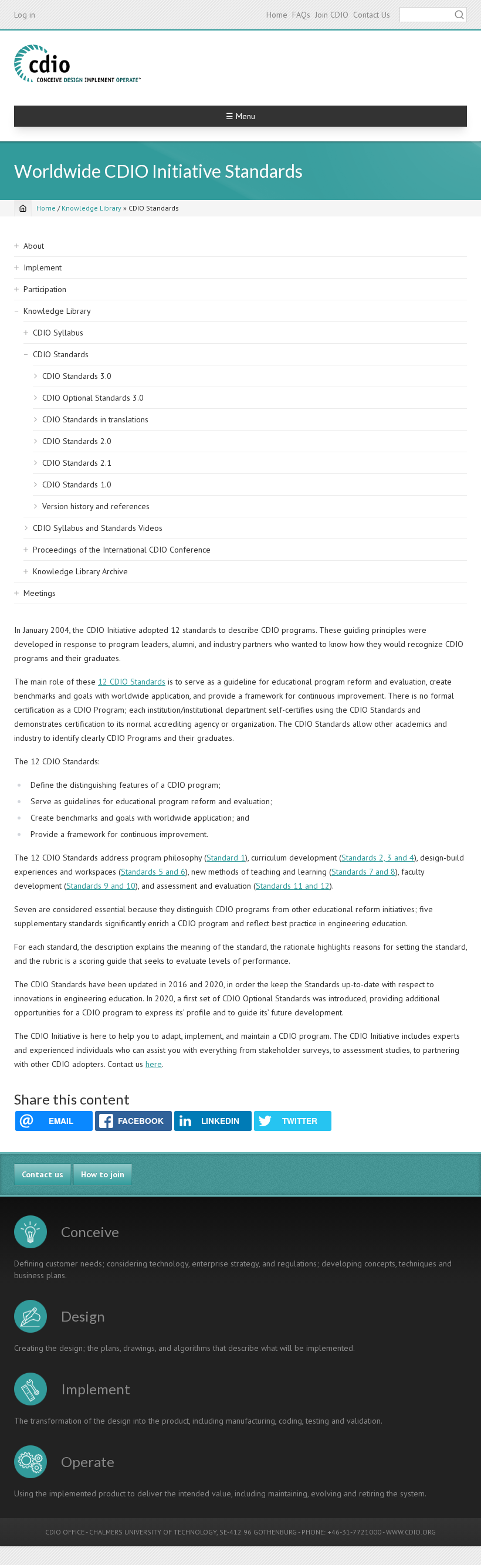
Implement (42, 267)
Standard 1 (225, 857)
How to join (102, 1174)
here (153, 1064)
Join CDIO (331, 14)
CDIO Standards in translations (95, 419)
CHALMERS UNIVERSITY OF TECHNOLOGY (152, 1531)
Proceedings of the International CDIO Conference (122, 549)
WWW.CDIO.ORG (411, 1531)
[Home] (77, 63)
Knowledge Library (91, 208)
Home (276, 14)
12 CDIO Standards (131, 681)
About (33, 245)
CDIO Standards (61, 354)
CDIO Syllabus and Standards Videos (97, 528)
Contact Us (371, 14)
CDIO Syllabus (58, 332)
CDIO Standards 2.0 (76, 441)
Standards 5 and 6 (153, 871)
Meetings (39, 593)
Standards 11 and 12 (293, 885)
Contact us (42, 1174)
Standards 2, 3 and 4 (377, 857)
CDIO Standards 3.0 (76, 376)
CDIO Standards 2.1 (76, 463)
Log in (24, 14)
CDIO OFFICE (64, 1531)
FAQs (301, 14)
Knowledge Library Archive (80, 571)
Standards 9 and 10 (101, 885)
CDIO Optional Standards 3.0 (93, 397)
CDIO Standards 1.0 (76, 484)
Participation (44, 289)
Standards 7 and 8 (363, 871)
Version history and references (96, 506)
